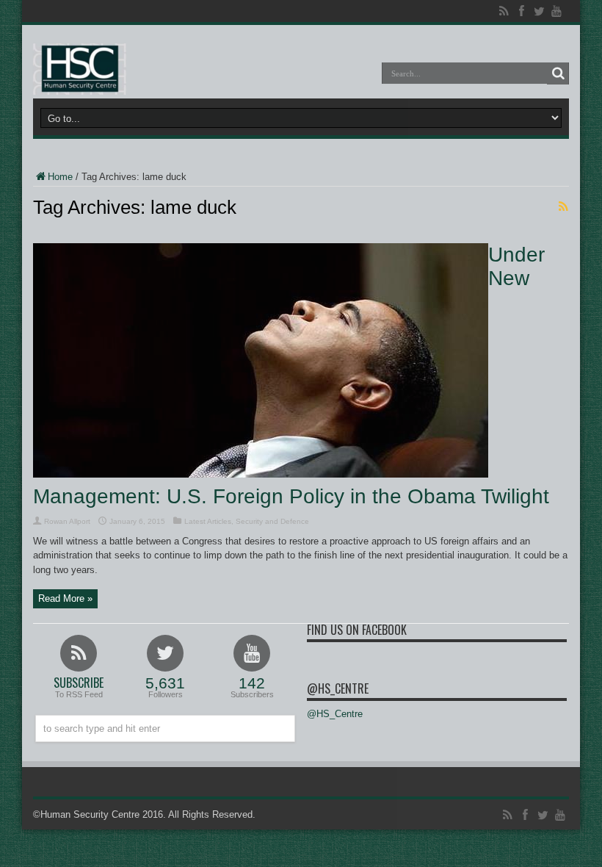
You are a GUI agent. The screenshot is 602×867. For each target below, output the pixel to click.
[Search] (558, 73)
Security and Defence (272, 521)
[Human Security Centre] (79, 69)
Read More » (65, 598)
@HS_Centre (338, 688)
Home (60, 176)
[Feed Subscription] (563, 206)
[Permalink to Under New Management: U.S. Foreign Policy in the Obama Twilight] (260, 474)
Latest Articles (207, 521)
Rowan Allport (67, 521)
